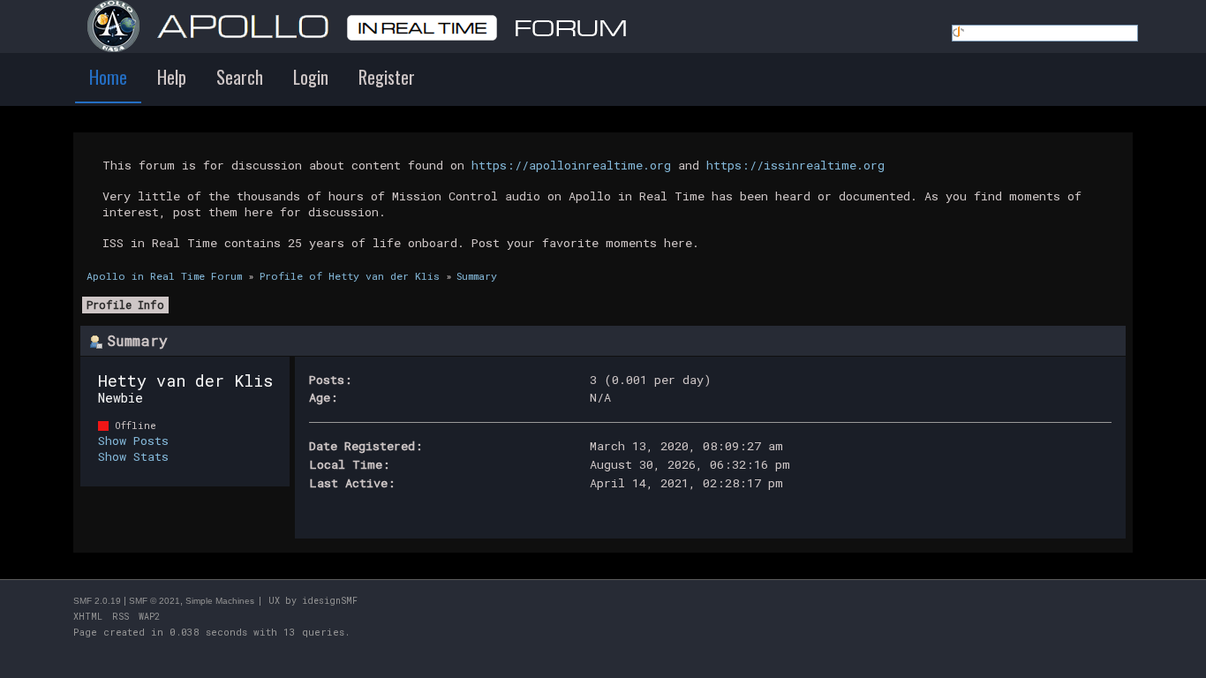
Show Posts (133, 440)
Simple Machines (219, 601)
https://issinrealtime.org (795, 165)
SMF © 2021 (154, 601)
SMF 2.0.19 (97, 601)
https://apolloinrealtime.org (571, 165)
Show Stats (133, 456)
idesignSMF (330, 600)
